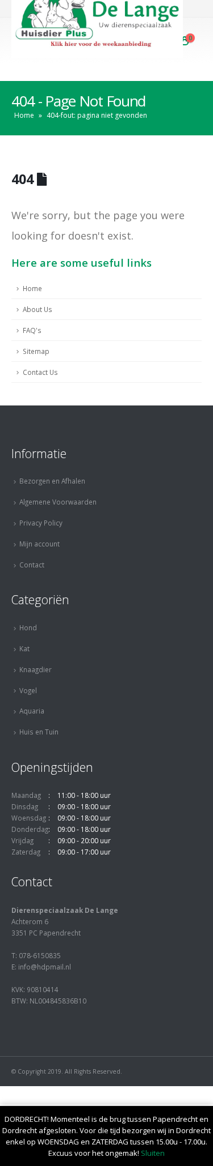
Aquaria (31, 710)
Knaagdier (35, 669)
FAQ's (32, 330)
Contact (31, 564)
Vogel (28, 690)
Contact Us (40, 372)
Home (24, 115)
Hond (28, 627)
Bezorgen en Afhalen (52, 480)
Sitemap (36, 351)
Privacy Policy (40, 522)
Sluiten (153, 1153)
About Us (37, 309)
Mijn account (39, 543)
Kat (24, 648)
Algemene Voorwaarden (58, 501)
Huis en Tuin (39, 731)
